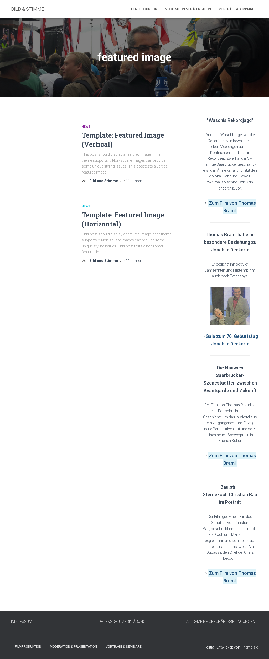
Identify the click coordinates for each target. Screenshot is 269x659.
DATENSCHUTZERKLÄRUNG (122, 621)
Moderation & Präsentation (188, 9)
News (86, 126)
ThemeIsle (249, 647)
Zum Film (219, 203)
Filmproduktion (144, 9)
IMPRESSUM (21, 621)
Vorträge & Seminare (236, 9)
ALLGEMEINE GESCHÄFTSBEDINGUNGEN (220, 621)
